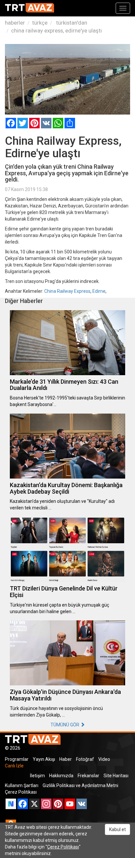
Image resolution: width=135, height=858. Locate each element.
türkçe (40, 22)
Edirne (99, 291)
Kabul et (117, 829)
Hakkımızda (61, 775)
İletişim (37, 775)
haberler (15, 22)
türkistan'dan (71, 22)
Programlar (17, 759)
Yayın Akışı (44, 759)
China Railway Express (67, 291)
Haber (65, 759)
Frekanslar (88, 775)
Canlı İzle (14, 765)
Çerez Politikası (21, 792)
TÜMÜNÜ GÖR (65, 724)
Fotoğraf (85, 759)
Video (104, 759)
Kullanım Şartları (21, 785)
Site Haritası (116, 775)
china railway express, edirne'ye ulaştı (56, 30)
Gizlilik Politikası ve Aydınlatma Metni (80, 785)
